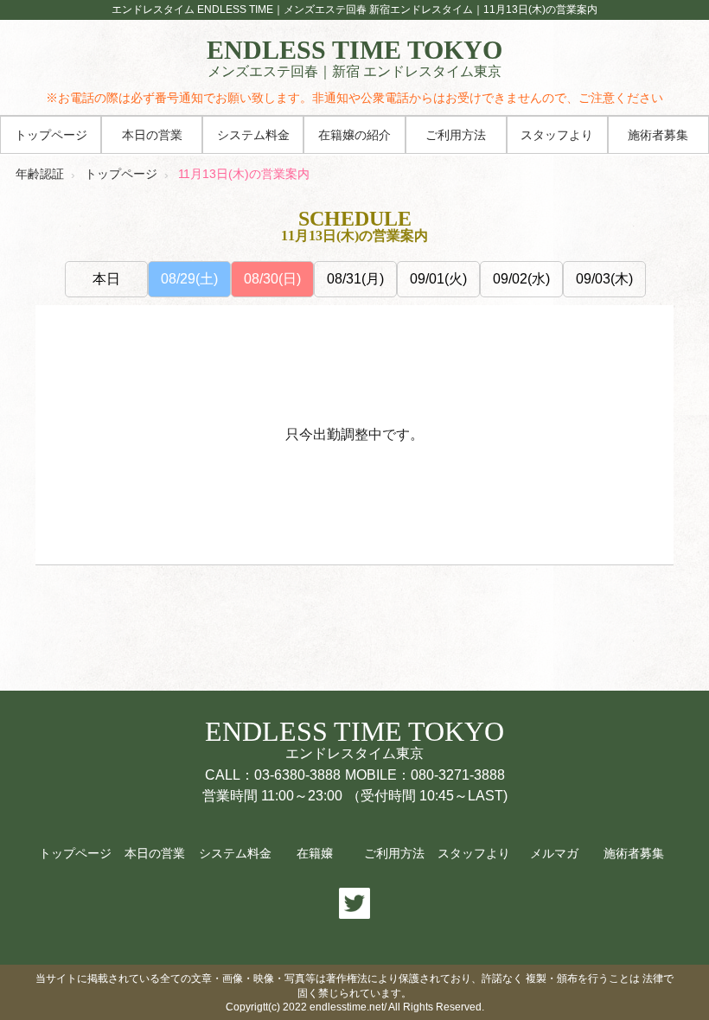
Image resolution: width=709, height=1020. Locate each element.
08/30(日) (272, 278)
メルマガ (554, 853)
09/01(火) (438, 278)
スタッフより (557, 135)
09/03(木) (604, 278)
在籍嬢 (315, 853)
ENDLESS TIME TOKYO (354, 58)
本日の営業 (152, 135)
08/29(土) (189, 278)
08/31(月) (355, 278)
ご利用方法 (455, 135)
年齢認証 (40, 174)
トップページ (51, 135)
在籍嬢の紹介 (354, 135)
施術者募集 (658, 135)
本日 (106, 278)
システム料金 (253, 135)
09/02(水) (521, 278)
